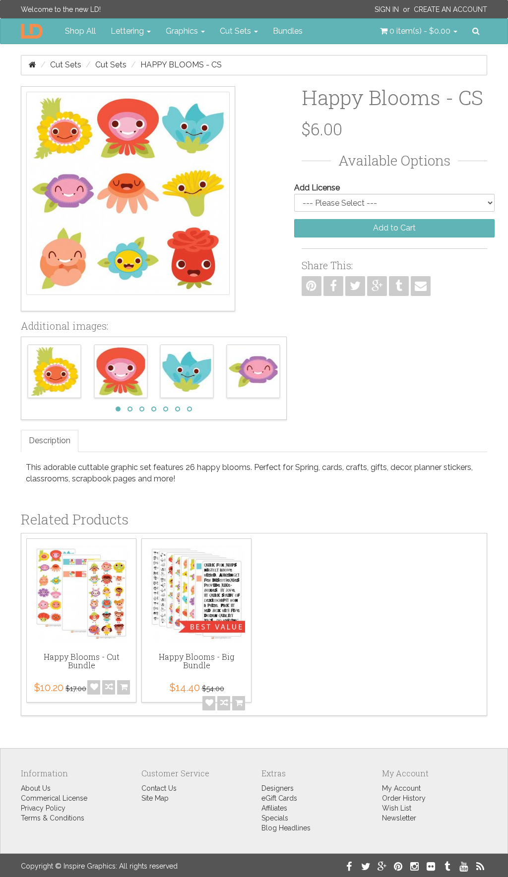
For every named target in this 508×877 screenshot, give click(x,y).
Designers (277, 788)
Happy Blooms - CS (181, 64)
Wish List (396, 808)
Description (49, 440)
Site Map (155, 798)
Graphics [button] (183, 31)
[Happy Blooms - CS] (128, 198)
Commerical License (54, 798)
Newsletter (399, 818)
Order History (404, 798)
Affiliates (274, 808)
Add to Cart (394, 228)
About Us (36, 788)
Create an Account (450, 9)
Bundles (288, 31)
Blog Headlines (286, 828)
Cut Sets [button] (236, 31)
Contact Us (159, 788)
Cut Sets (65, 64)
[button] (419, 31)
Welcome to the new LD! (61, 9)
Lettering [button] (128, 31)
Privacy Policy (43, 808)
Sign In (387, 9)
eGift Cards (279, 798)
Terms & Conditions (52, 818)
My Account (401, 788)
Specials (274, 818)
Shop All (80, 31)
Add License (317, 187)
